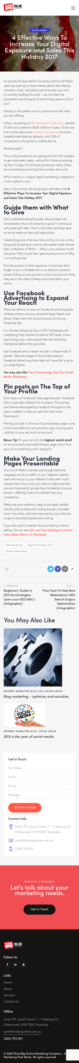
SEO (41, 691)
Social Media (39, 30)
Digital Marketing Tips (40, 545)
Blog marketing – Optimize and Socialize (36, 696)
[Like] (7, 569)
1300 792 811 (24, 849)
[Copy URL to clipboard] (72, 569)
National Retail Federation (46, 123)
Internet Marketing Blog (20, 691)
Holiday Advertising (16, 551)
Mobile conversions (46, 132)
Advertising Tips (14, 545)
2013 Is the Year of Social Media (29, 736)
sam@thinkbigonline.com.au (34, 840)
